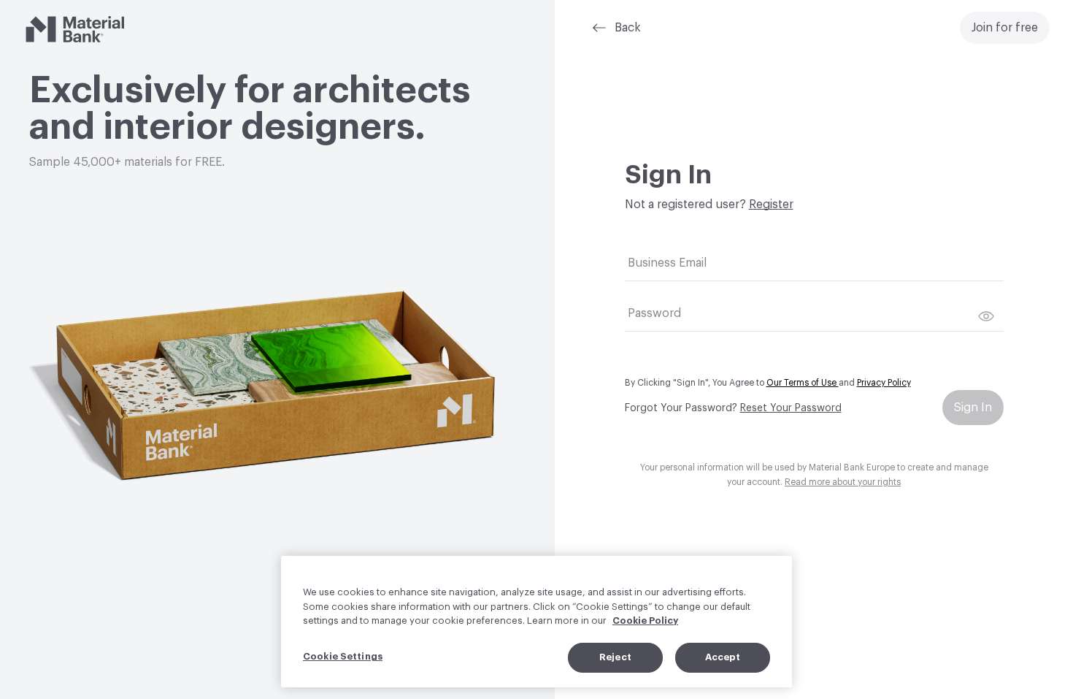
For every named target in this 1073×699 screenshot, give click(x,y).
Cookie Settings (342, 656)
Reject (615, 657)
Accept (723, 657)
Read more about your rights (843, 482)
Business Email (667, 263)
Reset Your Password (791, 408)
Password (654, 313)
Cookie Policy (645, 620)
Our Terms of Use (802, 382)
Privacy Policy (884, 382)
